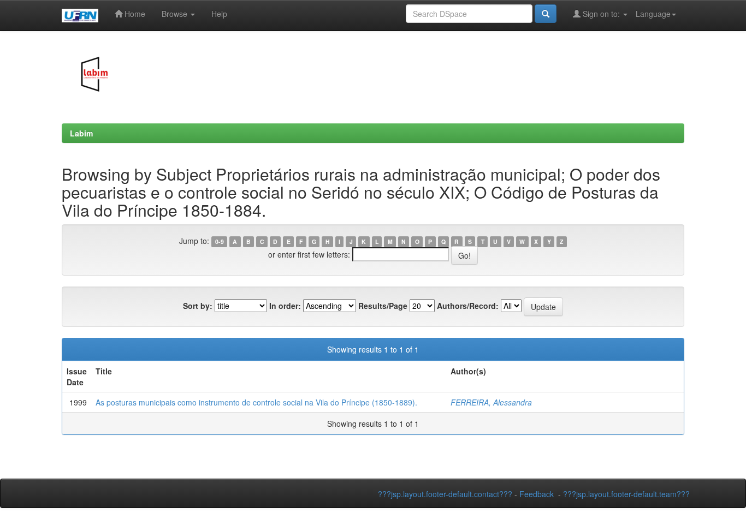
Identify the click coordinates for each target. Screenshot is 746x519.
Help (219, 13)
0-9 (219, 241)
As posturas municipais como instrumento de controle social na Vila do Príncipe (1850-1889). (256, 402)
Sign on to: (601, 13)
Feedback (536, 493)
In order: (285, 305)
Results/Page (382, 305)
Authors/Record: (468, 305)
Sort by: (197, 305)
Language (653, 13)
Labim (81, 133)
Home (133, 13)
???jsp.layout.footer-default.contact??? (445, 493)
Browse (176, 13)
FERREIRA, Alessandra (491, 402)
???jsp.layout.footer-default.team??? (626, 493)
